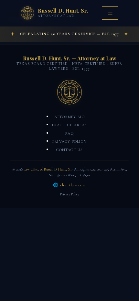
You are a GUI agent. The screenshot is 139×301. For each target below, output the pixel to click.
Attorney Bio (69, 117)
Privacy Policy (69, 141)
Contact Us (69, 150)
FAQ (69, 133)
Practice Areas (69, 125)
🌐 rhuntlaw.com (69, 185)
